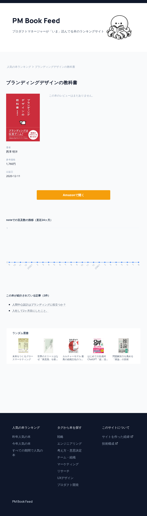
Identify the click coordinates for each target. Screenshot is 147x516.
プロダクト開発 (68, 485)
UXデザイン (65, 478)
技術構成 (108, 443)
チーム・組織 (66, 457)
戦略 (60, 437)
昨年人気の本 (21, 437)
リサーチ (63, 471)
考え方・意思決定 (69, 450)
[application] (73, 250)
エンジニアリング (69, 443)
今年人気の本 (21, 443)
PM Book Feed (22, 501)
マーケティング (68, 464)
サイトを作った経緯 (116, 437)
